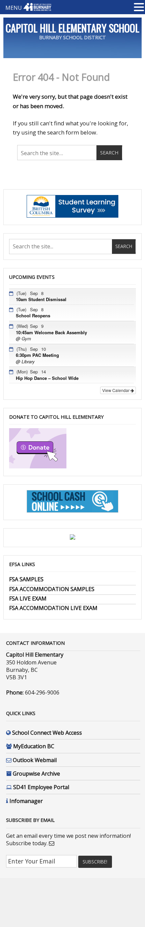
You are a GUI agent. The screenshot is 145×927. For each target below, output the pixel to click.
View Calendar (116, 390)
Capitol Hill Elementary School (72, 27)
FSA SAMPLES (26, 579)
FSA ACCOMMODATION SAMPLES (51, 589)
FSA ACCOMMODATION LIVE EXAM (53, 608)
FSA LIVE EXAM (28, 598)
